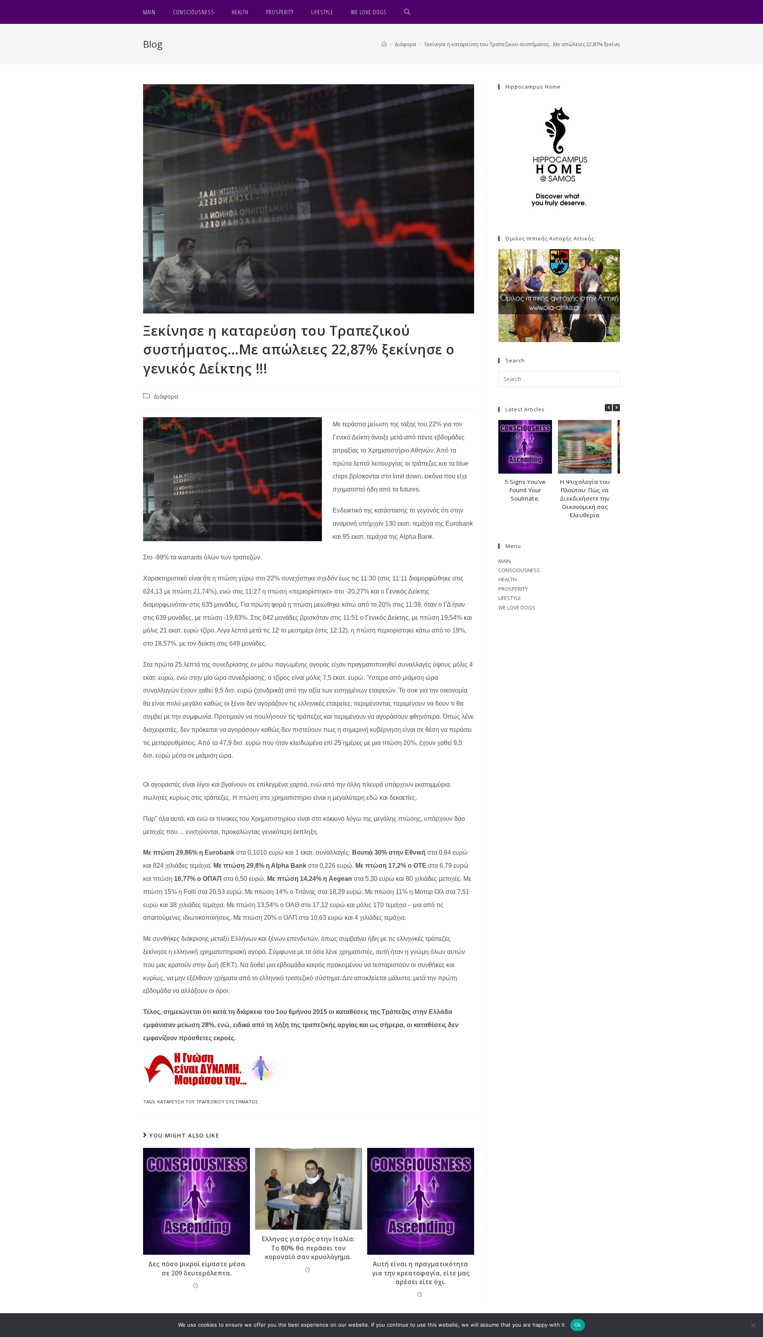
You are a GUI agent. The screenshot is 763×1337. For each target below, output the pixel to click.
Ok (577, 1325)
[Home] (384, 44)
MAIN (504, 561)
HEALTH (507, 579)
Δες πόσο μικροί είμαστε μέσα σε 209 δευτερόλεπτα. (196, 1268)
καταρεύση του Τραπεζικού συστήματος (207, 1102)
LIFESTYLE (509, 598)
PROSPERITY (513, 588)
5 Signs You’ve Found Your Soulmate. (525, 490)
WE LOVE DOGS (516, 607)
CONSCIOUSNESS (519, 570)
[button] (616, 407)
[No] (753, 1325)
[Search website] (407, 12)
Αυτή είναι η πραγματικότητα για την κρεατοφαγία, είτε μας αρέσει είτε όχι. (420, 1273)
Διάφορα (165, 396)
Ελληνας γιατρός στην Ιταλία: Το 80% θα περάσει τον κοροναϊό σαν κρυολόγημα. (308, 1247)
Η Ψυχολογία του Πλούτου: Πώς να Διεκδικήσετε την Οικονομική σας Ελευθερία (585, 498)
